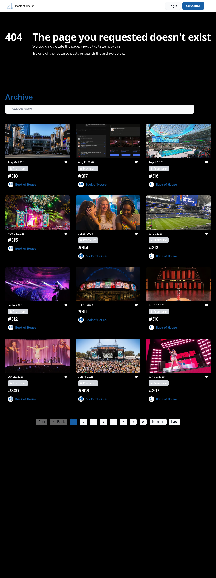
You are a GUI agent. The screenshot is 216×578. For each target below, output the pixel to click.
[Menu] (208, 5)
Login (173, 6)
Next (155, 422)
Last (174, 422)
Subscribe (193, 6)
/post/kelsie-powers (101, 46)
